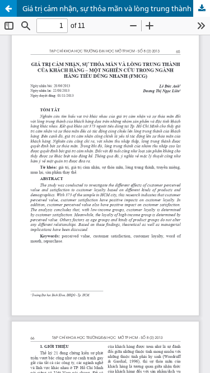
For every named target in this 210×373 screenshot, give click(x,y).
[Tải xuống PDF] (201, 8)
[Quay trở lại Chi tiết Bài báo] (8, 8)
